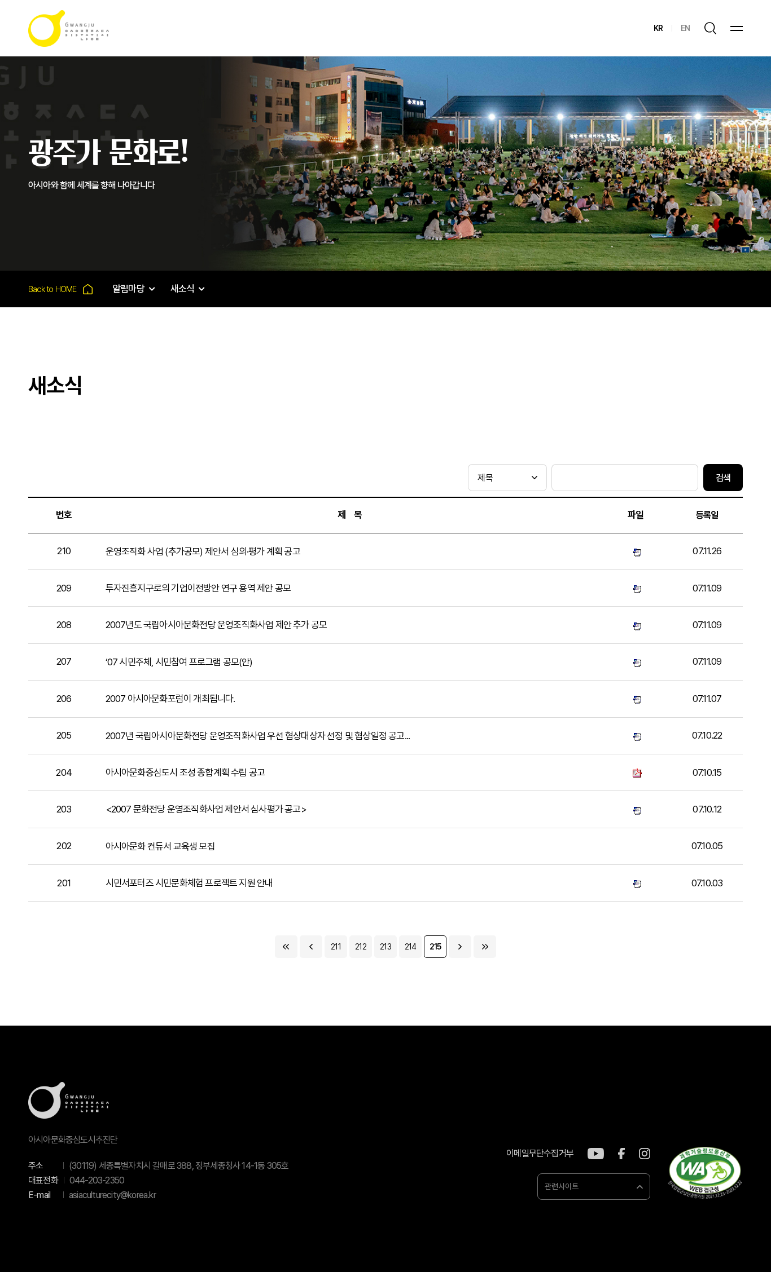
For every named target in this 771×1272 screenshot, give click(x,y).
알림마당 (128, 288)
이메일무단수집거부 (539, 1153)
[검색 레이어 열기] (710, 28)
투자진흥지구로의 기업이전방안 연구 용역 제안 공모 (198, 588)
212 (360, 946)
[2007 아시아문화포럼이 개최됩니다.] (636, 699)
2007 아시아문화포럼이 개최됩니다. (170, 698)
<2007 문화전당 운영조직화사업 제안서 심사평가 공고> (206, 809)
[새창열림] (596, 1153)
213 (385, 946)
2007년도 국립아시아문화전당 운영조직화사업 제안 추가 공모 (216, 624)
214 (411, 946)
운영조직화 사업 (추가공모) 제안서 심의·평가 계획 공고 (203, 551)
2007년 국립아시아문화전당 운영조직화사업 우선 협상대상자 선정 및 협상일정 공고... (258, 735)
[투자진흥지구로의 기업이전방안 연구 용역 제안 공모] (636, 587)
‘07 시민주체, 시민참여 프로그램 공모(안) (179, 662)
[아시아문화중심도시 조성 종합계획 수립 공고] (636, 772)
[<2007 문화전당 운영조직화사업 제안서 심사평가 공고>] (636, 809)
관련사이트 (562, 1186)
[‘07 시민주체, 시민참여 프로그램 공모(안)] (636, 661)
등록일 (707, 515)
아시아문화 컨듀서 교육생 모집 (160, 846)
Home (60, 289)
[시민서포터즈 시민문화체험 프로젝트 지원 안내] (636, 883)
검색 (723, 477)
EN (685, 28)
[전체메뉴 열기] (736, 28)
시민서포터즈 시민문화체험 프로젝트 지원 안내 (189, 883)
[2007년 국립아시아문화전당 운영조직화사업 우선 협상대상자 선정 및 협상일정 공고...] (636, 735)
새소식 (182, 288)
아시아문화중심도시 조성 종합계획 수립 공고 (185, 772)
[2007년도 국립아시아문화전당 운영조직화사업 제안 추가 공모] (636, 625)
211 (336, 946)
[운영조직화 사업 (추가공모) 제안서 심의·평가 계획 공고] (636, 551)
